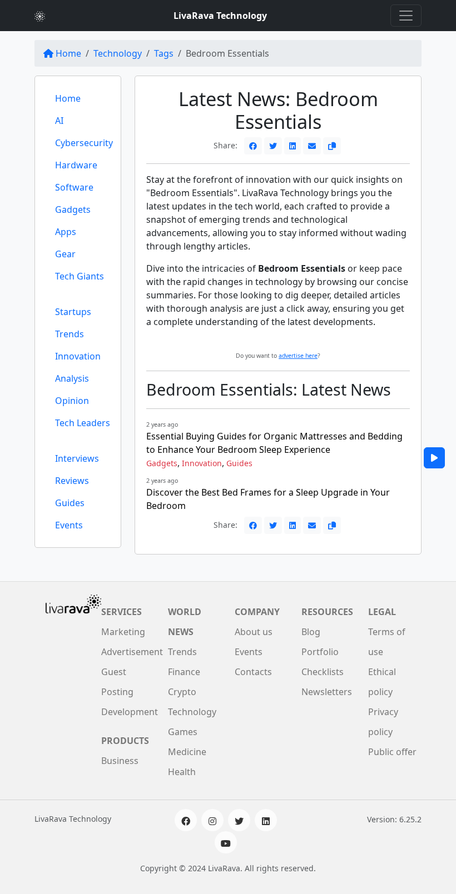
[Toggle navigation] (406, 15)
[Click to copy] (332, 145)
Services (121, 612)
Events (69, 525)
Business (119, 761)
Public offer (392, 752)
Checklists (322, 672)
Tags (164, 53)
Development (129, 712)
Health (182, 772)
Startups (73, 312)
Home (68, 53)
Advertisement (132, 652)
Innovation (78, 356)
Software (74, 187)
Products (125, 741)
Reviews (72, 481)
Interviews (77, 458)
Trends (69, 334)
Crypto (182, 692)
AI (59, 120)
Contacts (253, 672)
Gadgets (73, 209)
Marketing (123, 632)
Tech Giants (79, 276)
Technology (117, 53)
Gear (65, 254)
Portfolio (320, 652)
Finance (184, 672)
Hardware (76, 165)
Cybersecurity (84, 143)
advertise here (298, 355)
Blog (310, 632)
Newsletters (326, 692)
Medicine (187, 752)
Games (182, 732)
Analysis (72, 378)
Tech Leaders (82, 423)
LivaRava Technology (220, 15)
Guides (70, 503)
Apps (65, 232)
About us (253, 632)
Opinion (72, 400)
